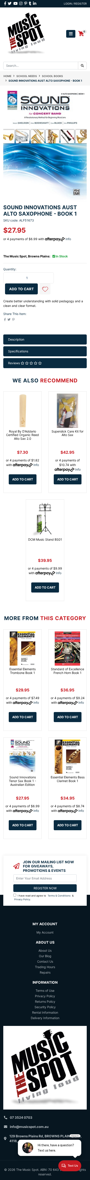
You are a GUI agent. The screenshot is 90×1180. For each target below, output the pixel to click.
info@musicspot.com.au (29, 1127)
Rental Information (45, 1012)
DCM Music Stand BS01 (45, 539)
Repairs (45, 972)
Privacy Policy (22, 899)
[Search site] (82, 65)
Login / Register (75, 3)
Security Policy (45, 1007)
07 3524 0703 (21, 1117)
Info (68, 239)
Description (16, 339)
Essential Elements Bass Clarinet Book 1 (68, 779)
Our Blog (45, 956)
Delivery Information (45, 1018)
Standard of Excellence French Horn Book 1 (67, 671)
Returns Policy (45, 1001)
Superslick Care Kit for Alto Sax (67, 433)
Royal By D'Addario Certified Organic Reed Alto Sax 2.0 (22, 435)
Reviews (14, 363)
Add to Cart (21, 289)
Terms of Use (45, 990)
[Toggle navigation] (70, 34)
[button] (45, 288)
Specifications (18, 351)
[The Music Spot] (26, 33)
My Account (45, 932)
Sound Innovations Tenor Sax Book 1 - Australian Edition (22, 780)
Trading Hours (45, 967)
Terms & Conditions (59, 895)
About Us (45, 950)
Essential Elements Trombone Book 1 (22, 671)
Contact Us (45, 961)
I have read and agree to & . (44, 897)
